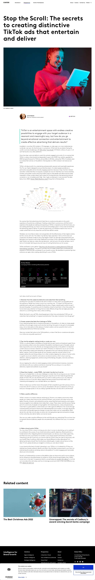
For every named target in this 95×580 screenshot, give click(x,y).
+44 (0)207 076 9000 (80, 558)
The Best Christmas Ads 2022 (18, 519)
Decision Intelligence (29, 557)
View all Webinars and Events (48, 557)
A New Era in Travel (46, 555)
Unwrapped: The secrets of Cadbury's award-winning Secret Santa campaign (69, 520)
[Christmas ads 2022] (24, 503)
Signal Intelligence (29, 555)
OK (83, 567)
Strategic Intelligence (29, 560)
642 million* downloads (46, 150)
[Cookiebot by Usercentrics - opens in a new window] (9, 577)
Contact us (82, 2)
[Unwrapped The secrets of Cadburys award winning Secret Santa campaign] (70, 503)
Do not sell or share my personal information (83, 572)
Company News (62, 562)
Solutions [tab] (17, 2)
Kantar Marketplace (38, 2)
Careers (76, 2)
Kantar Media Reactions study (39, 179)
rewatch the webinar (62, 459)
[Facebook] (77, 562)
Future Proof (44, 560)
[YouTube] (80, 562)
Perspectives (27, 2)
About (71, 2)
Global (88, 2)
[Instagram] (75, 562)
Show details (21, 577)
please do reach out (28, 463)
